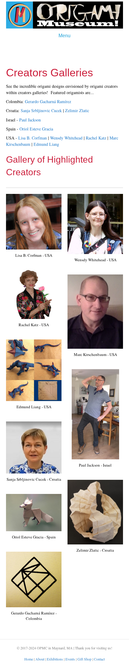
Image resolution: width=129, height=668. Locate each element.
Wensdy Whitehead (66, 138)
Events (70, 659)
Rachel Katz (96, 138)
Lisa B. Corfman (32, 138)
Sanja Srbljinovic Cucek (41, 110)
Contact (99, 659)
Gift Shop (84, 659)
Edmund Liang (46, 144)
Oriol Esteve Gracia (36, 129)
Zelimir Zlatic (77, 110)
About (39, 659)
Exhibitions (55, 659)
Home (28, 659)
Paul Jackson (30, 120)
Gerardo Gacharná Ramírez (48, 101)
